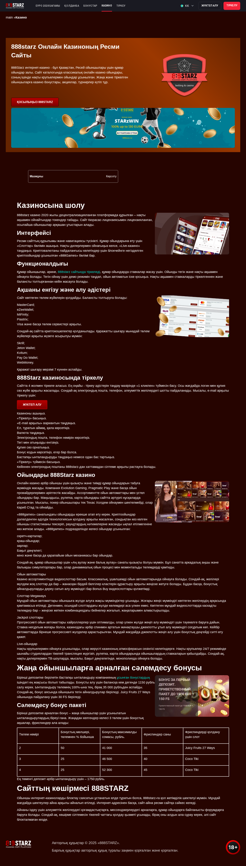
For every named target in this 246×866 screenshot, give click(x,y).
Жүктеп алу (210, 5)
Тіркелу (231, 5)
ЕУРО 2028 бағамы (48, 5)
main (9, 17)
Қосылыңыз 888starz (35, 102)
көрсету (111, 176)
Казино (107, 5)
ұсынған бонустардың (133, 677)
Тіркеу (120, 5)
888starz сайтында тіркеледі (79, 272)
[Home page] (15, 5)
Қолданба (71, 5)
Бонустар (90, 5)
